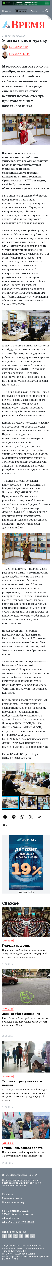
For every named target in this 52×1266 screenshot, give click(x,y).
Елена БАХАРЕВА (18, 46)
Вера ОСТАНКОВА (19, 53)
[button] (47, 766)
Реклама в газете (12, 1198)
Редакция (7, 1194)
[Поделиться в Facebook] (5, 817)
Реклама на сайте (26, 892)
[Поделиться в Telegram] (14, 817)
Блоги (34, 11)
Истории (21, 11)
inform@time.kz (10, 1218)
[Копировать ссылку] (39, 817)
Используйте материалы (16, 1180)
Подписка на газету (13, 1202)
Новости (7, 11)
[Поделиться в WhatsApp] (22, 817)
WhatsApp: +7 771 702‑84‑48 (18, 1222)
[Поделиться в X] (31, 817)
